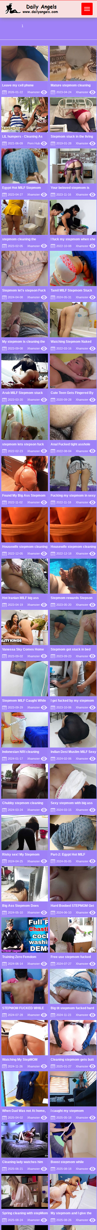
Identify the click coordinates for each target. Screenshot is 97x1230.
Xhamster (37, 92)
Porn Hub (37, 143)
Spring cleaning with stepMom (25, 1213)
